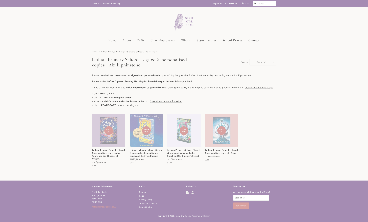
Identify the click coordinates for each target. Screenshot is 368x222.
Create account (230, 3)
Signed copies (206, 40)
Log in (216, 3)
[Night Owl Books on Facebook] (187, 193)
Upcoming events (163, 40)
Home (112, 40)
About (126, 40)
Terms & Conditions (148, 203)
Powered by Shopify (201, 216)
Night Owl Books (183, 216)
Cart (248, 3)
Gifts (185, 40)
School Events (232, 40)
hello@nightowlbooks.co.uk (104, 207)
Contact (253, 40)
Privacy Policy (145, 199)
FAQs (141, 40)
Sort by (244, 62)
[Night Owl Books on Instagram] (192, 193)
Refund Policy (145, 207)
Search (142, 192)
